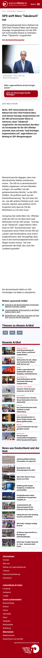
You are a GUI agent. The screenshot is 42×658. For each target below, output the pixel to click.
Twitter (5, 596)
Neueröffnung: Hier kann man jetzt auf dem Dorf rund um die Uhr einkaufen (22, 316)
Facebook (7, 589)
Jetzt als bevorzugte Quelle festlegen (18, 94)
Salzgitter (6, 621)
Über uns (6, 563)
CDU (19, 333)
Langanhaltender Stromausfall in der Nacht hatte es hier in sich (22, 311)
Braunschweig (8, 603)
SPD (12, 333)
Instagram (7, 592)
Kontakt (6, 560)
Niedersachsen (8, 635)
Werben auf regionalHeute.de (14, 567)
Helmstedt (7, 614)
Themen (6, 571)
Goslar (5, 610)
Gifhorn (6, 607)
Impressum (7, 578)
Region (4, 11)
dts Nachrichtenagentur (14, 40)
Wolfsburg (7, 628)
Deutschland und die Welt (13, 639)
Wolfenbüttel (8, 625)
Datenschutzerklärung (11, 574)
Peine (5, 617)
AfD (5, 333)
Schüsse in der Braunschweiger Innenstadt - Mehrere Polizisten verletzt (22, 306)
